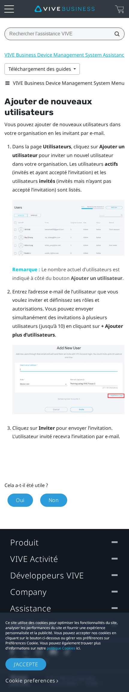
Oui (20, 500)
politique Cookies (61, 648)
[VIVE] (64, 8)
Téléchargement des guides (40, 69)
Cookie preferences (30, 680)
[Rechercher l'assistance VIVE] (115, 34)
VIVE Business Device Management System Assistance (65, 55)
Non (54, 500)
